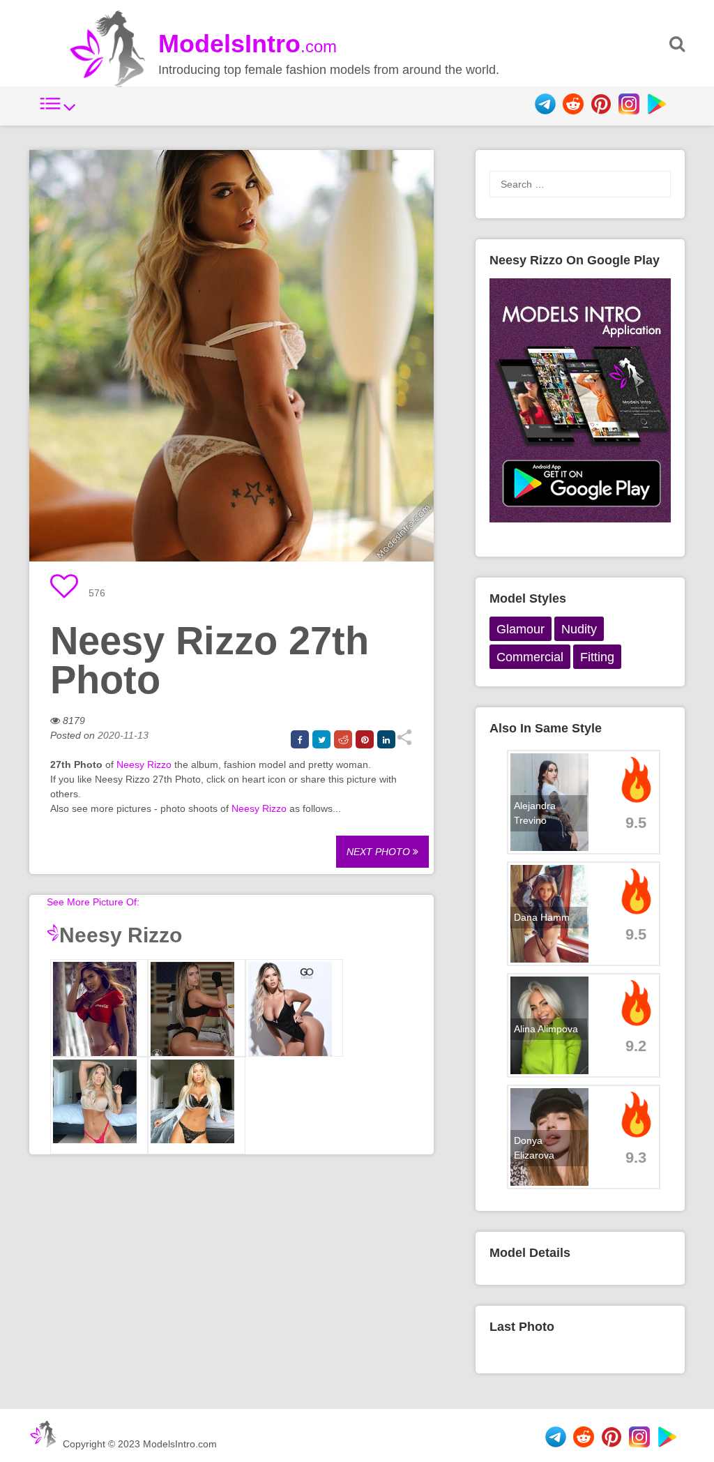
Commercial (529, 657)
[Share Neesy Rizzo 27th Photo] (404, 742)
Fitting (597, 657)
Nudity (579, 629)
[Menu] (58, 110)
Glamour (520, 629)
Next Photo (380, 851)
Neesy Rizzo (144, 764)
